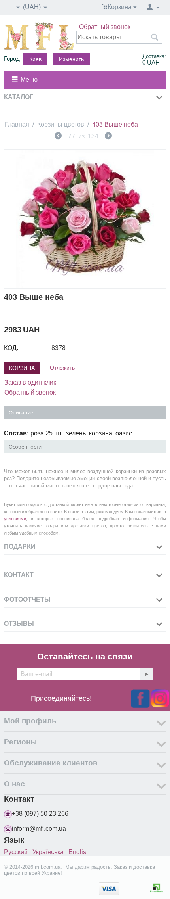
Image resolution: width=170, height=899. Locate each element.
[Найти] (155, 38)
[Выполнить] (146, 674)
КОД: (11, 348)
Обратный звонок (104, 26)
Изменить (71, 59)
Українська (48, 852)
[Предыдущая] (58, 137)
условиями (15, 518)
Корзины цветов (60, 124)
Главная (17, 124)
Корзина (22, 368)
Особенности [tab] (25, 446)
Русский (16, 852)
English (79, 852)
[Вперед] (108, 137)
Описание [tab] (21, 412)
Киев (35, 59)
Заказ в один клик (30, 382)
